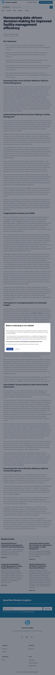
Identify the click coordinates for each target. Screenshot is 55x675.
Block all (17, 349)
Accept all (9, 349)
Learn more (24, 339)
